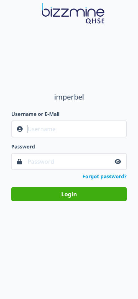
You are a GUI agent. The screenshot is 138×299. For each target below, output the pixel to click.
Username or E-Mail (35, 114)
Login (69, 194)
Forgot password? (104, 176)
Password (23, 146)
